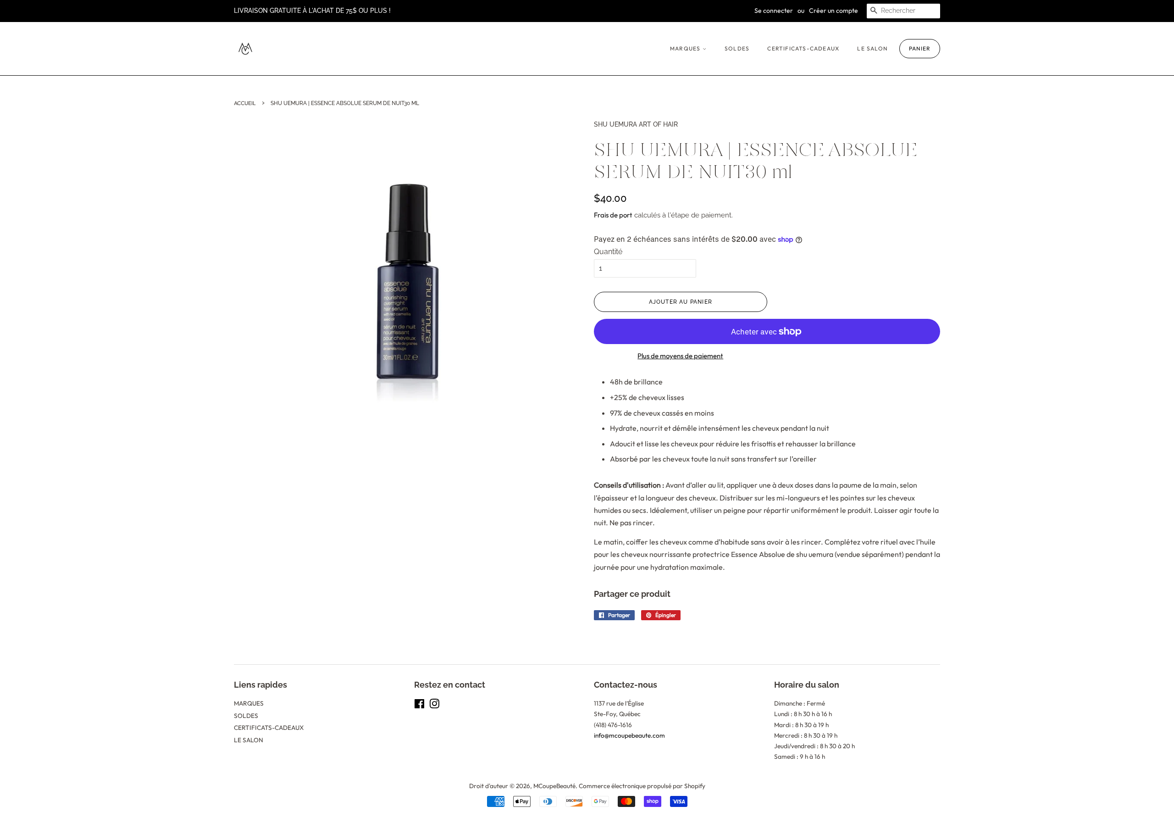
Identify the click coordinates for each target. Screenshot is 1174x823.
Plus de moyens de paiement (680, 355)
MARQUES (686, 48)
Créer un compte (833, 10)
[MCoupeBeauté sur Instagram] (434, 705)
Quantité (608, 251)
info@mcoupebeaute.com (629, 735)
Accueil (245, 103)
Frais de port (613, 215)
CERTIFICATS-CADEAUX (803, 48)
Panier (919, 48)
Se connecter (773, 10)
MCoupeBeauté (554, 786)
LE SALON (872, 48)
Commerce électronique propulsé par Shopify (642, 786)
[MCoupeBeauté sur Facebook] (419, 705)
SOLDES (737, 48)
